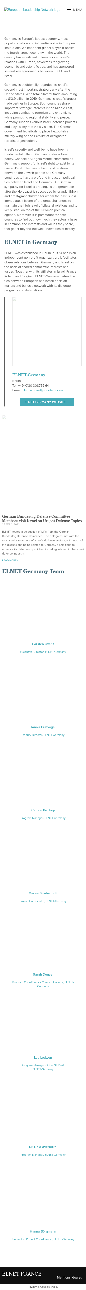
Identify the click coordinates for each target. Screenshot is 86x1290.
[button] (46, 402)
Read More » (10, 560)
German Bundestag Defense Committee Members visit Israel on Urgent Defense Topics (42, 519)
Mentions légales (69, 1277)
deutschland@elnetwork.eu (43, 390)
